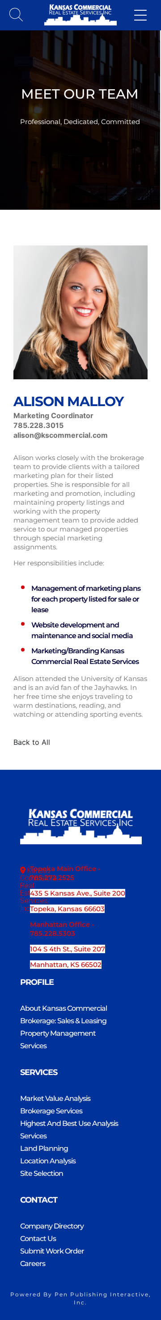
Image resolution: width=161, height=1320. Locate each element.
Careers (32, 1263)
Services (33, 1046)
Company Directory (52, 1226)
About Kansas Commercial (63, 1008)
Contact (38, 1200)
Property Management (58, 1033)
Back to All (31, 742)
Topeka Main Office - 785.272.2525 (65, 873)
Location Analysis (48, 1161)
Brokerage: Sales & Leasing (63, 1021)
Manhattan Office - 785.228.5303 (62, 929)
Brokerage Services (51, 1111)
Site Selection (41, 1173)
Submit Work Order (52, 1251)
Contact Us (38, 1238)
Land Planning (44, 1148)
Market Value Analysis (55, 1098)
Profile (37, 982)
